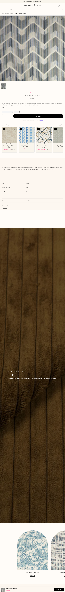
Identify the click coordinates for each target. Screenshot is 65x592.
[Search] (62, 9)
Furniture (7, 13)
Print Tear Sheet (35, 161)
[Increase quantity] (9, 116)
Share (5, 207)
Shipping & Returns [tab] (22, 161)
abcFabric (12, 13)
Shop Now (32, 575)
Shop (3, 13)
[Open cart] (62, 5)
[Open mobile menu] (2, 5)
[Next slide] (62, 125)
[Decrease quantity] (4, 116)
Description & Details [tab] (8, 161)
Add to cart (38, 116)
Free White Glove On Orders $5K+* (32, 1)
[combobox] (32, 9)
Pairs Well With (5, 125)
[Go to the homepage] (32, 7)
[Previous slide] (60, 125)
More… (3, 107)
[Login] (59, 5)
